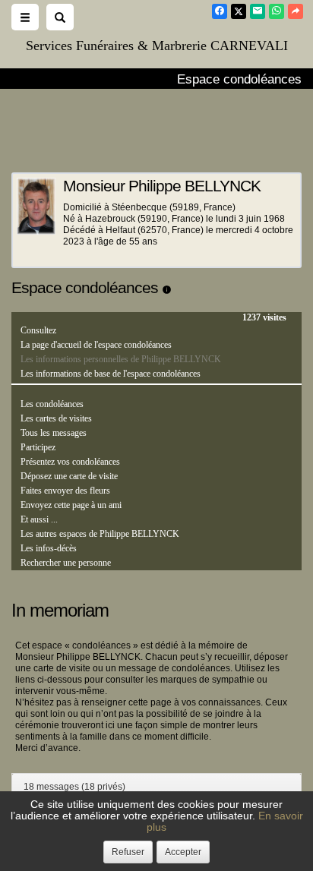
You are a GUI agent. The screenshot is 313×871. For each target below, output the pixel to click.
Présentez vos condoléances (70, 461)
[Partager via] (295, 11)
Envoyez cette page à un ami (71, 505)
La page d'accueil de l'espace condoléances (96, 344)
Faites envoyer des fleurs (65, 490)
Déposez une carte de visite (69, 476)
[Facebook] (219, 11)
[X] (238, 11)
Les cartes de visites (56, 418)
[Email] (257, 11)
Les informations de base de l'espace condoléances (111, 373)
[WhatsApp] (276, 11)
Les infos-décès (49, 548)
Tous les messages (54, 433)
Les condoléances (52, 404)
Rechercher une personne (66, 562)
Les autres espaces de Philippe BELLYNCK (100, 534)
